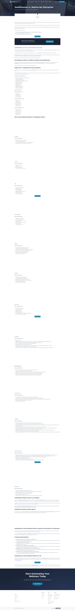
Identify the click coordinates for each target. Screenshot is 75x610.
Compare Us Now (49, 41)
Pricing (36, 1)
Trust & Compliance (50, 601)
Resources (42, 1)
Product (28, 1)
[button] (53, 2)
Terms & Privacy (53, 608)
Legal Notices (49, 598)
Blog (39, 1)
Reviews (46, 1)
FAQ (15, 598)
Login (56, 1)
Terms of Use (49, 597)
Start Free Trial (62, 1)
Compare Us (32, 1)
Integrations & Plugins (17, 601)
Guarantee (16, 596)
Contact (50, 1)
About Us (43, 595)
